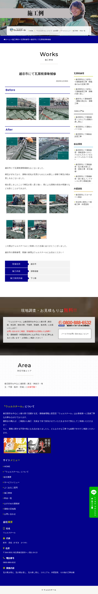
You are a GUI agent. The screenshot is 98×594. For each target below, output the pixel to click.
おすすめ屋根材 (33, 36)
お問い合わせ (54, 36)
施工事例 (75, 30)
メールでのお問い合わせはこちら (74, 334)
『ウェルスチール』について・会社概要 (46, 30)
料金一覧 (82, 30)
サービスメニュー (65, 30)
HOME (31, 30)
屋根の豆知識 (44, 36)
